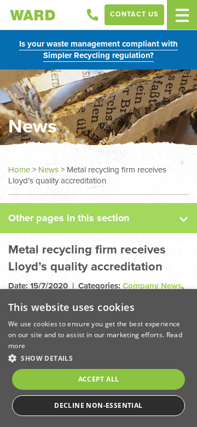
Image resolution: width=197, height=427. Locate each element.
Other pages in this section (68, 218)
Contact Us (134, 14)
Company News (152, 286)
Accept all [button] (98, 379)
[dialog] (98, 358)
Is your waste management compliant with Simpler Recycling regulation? (98, 49)
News (48, 170)
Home (19, 170)
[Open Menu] (182, 15)
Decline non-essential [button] (98, 405)
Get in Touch (92, 15)
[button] (98, 358)
